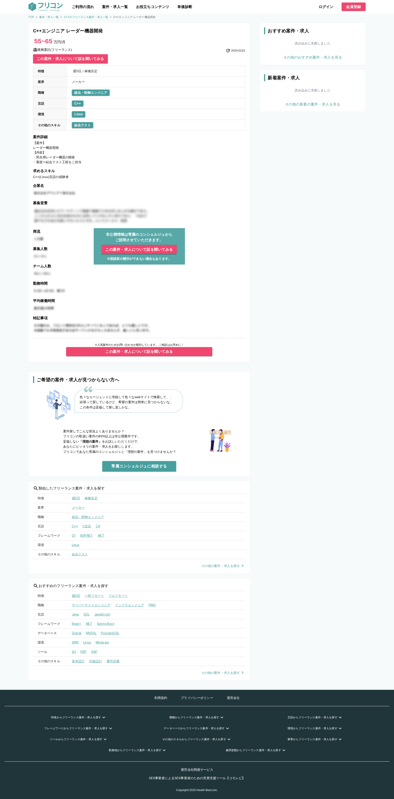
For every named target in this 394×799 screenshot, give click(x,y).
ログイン (326, 7)
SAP (94, 652)
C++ (77, 103)
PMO (152, 605)
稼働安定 (91, 498)
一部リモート (94, 596)
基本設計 (78, 661)
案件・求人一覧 (115, 7)
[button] (79, 717)
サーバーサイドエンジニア (91, 605)
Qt (73, 535)
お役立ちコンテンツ (152, 7)
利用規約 (160, 698)
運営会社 (233, 698)
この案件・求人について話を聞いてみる (70, 59)
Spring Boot (105, 624)
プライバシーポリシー (197, 698)
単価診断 (184, 7)
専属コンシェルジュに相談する (139, 466)
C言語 (87, 526)
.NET (100, 535)
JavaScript (102, 614)
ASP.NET (86, 535)
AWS (75, 642)
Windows (102, 642)
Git (74, 652)
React (76, 624)
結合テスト (82, 125)
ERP (83, 652)
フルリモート (118, 596)
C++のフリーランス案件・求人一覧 (86, 17)
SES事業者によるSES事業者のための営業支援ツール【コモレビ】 (197, 778)
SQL (86, 614)
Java (75, 614)
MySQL (91, 633)
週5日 (76, 498)
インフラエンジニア (129, 605)
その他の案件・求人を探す (220, 566)
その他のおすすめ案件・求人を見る (312, 57)
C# (98, 526)
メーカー (78, 507)
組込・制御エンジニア (90, 92)
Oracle (77, 633)
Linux (78, 114)
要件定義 (113, 661)
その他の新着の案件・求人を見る (312, 104)
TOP (31, 17)
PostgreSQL (110, 633)
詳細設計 (95, 661)
